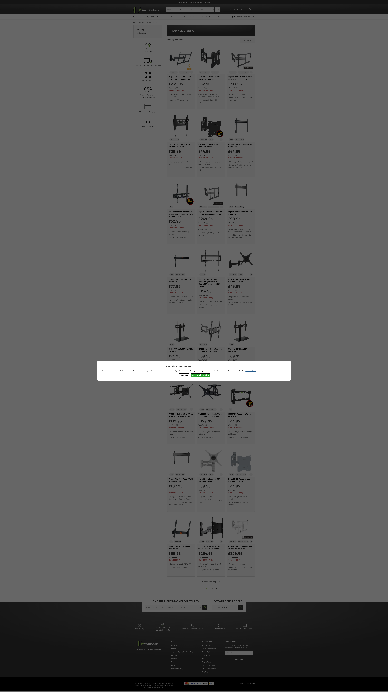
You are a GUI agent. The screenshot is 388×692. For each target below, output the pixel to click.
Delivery (173, 649)
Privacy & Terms (250, 371)
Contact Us (231, 9)
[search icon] (217, 9)
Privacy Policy (206, 652)
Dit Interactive (251, 683)
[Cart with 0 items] (250, 9)
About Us (174, 645)
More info (207, 2)
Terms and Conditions (209, 649)
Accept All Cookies (200, 375)
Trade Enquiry (206, 655)
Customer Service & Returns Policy (182, 652)
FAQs (173, 665)
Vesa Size (221, 17)
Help (172, 662)
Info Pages (205, 672)
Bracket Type (137, 17)
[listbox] (247, 40)
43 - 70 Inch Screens (209, 669)
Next (213, 588)
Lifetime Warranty (177, 669)
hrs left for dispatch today (244, 17)
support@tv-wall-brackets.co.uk (149, 650)
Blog (203, 659)
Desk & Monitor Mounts (206, 17)
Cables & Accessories (172, 17)
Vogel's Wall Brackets (153, 17)
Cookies (174, 659)
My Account (206, 645)
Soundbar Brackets (190, 17)
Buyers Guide (206, 662)
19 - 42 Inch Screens (208, 665)
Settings (184, 375)
